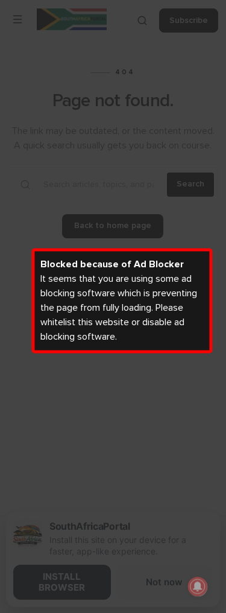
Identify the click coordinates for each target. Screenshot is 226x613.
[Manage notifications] (197, 586)
